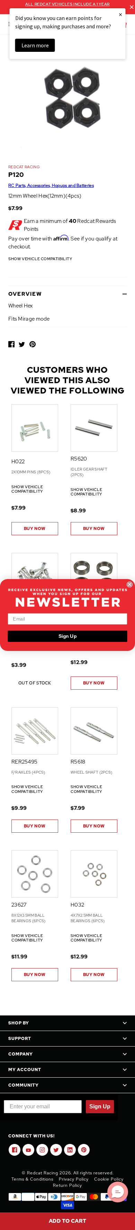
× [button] (120, 14)
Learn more (35, 45)
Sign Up (67, 636)
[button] (117, 1192)
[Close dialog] (130, 584)
